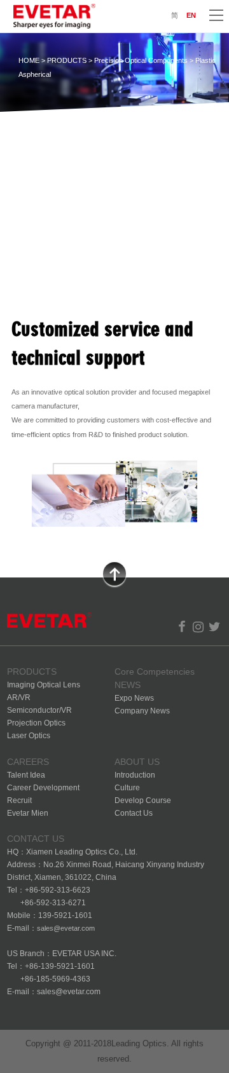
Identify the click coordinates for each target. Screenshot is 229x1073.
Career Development (43, 787)
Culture (127, 787)
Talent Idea (26, 775)
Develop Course (142, 800)
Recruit (19, 800)
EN (191, 15)
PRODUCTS (67, 60)
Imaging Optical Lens (43, 684)
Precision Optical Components (141, 60)
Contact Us (133, 813)
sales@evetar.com (66, 928)
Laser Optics (28, 735)
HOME (28, 60)
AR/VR (19, 697)
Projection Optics (36, 723)
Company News (142, 710)
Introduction (134, 775)
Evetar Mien (27, 813)
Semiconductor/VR (39, 710)
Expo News (134, 698)
